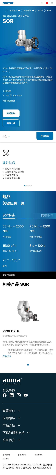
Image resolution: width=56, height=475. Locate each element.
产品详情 (7, 356)
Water (40, 10)
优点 (5, 136)
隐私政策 (38, 454)
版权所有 (6, 454)
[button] (24, 185)
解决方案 (13, 10)
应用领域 (27, 10)
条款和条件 (22, 454)
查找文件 (11, 123)
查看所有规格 (9, 275)
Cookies (6, 458)
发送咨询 (11, 113)
